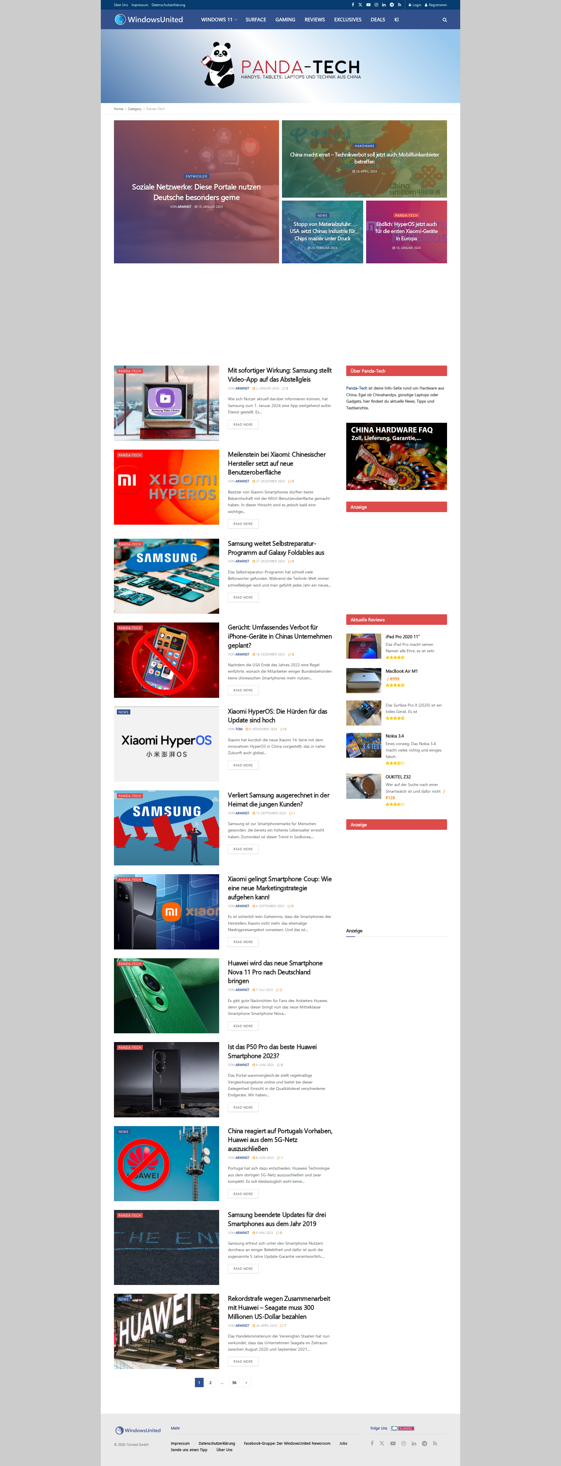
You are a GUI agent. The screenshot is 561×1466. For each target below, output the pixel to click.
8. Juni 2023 (264, 1157)
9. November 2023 (262, 729)
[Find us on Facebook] (353, 5)
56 (234, 1382)
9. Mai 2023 (264, 1232)
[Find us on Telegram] (392, 5)
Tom (239, 729)
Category (135, 108)
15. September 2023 (270, 813)
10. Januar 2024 (408, 248)
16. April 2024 (366, 171)
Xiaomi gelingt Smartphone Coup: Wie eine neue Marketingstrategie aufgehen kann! (280, 887)
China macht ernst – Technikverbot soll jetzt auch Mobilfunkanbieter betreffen (364, 158)
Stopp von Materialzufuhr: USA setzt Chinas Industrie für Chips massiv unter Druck (322, 231)
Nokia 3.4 (395, 736)
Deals (378, 19)
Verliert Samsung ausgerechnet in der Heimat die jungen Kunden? (278, 799)
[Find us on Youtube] (368, 5)
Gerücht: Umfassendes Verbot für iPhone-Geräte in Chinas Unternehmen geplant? (280, 635)
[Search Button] (445, 19)
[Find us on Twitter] (360, 5)
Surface (256, 19)
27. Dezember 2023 (270, 481)
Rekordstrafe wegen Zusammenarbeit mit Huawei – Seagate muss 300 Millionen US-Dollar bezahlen (279, 1307)
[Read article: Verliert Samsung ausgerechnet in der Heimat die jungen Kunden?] (166, 827)
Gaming (285, 19)
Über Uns (121, 4)
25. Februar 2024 (323, 248)
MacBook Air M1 (402, 671)
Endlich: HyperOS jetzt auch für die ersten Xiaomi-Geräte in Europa (406, 231)
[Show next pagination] (246, 1382)
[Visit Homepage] (150, 19)
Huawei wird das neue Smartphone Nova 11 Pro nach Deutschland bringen (275, 971)
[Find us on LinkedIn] (384, 5)
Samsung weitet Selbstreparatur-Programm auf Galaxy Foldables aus (276, 548)
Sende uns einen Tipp (189, 1449)
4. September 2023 (269, 906)
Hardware (365, 146)
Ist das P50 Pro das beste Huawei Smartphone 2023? (272, 1051)
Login (416, 4)
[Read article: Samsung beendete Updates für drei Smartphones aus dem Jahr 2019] (166, 1247)
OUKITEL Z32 (398, 777)
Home (118, 108)
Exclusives (347, 19)
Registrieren (437, 4)
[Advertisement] (280, 316)
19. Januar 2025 (210, 206)
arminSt (184, 206)
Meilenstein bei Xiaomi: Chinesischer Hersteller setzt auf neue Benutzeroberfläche (276, 463)
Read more (246, 424)
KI (396, 19)
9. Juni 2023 (264, 1064)
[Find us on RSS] (399, 5)
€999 (394, 678)
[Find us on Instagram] (376, 5)
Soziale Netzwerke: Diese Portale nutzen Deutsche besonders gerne (196, 191)
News (323, 215)
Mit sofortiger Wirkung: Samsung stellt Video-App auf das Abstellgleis (279, 374)
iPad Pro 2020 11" (403, 636)
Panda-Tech (155, 108)
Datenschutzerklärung (168, 4)
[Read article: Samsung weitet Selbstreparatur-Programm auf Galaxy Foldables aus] (166, 576)
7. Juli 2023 (264, 989)
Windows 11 (217, 19)
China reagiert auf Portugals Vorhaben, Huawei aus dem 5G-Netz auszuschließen (280, 1139)
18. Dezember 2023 (270, 654)
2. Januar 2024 (267, 388)
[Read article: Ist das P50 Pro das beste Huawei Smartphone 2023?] (166, 1079)
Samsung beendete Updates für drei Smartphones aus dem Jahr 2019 (277, 1219)
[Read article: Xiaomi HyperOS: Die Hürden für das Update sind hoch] (166, 744)
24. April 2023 (266, 1325)
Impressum (139, 4)
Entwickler (196, 176)
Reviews (315, 19)
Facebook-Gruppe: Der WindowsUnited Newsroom (287, 1443)
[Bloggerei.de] (402, 1427)
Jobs (343, 1443)
